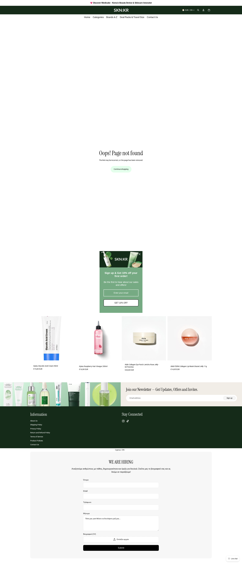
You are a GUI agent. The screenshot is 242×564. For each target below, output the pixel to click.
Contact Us (34, 445)
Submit (121, 548)
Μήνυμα (86, 513)
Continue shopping (121, 169)
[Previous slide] (34, 338)
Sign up (229, 398)
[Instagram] (123, 421)
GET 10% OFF (121, 303)
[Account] (203, 10)
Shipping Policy (36, 425)
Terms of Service (36, 437)
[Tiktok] (127, 421)
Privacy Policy (35, 429)
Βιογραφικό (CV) (89, 534)
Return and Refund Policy (40, 433)
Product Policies (36, 441)
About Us (33, 421)
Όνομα (85, 480)
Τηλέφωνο (87, 502)
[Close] (140, 254)
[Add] (70, 357)
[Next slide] (70, 338)
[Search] (198, 10)
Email (85, 491)
